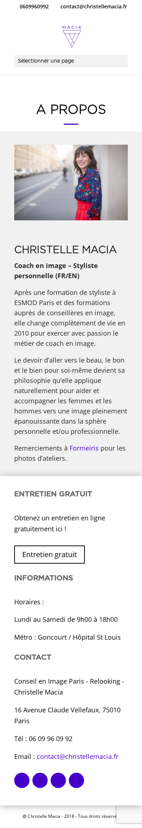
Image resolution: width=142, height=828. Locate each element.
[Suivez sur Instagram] (40, 780)
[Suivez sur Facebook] (21, 780)
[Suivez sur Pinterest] (58, 780)
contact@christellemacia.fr (77, 756)
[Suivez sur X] (76, 780)
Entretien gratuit (49, 554)
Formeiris (84, 448)
